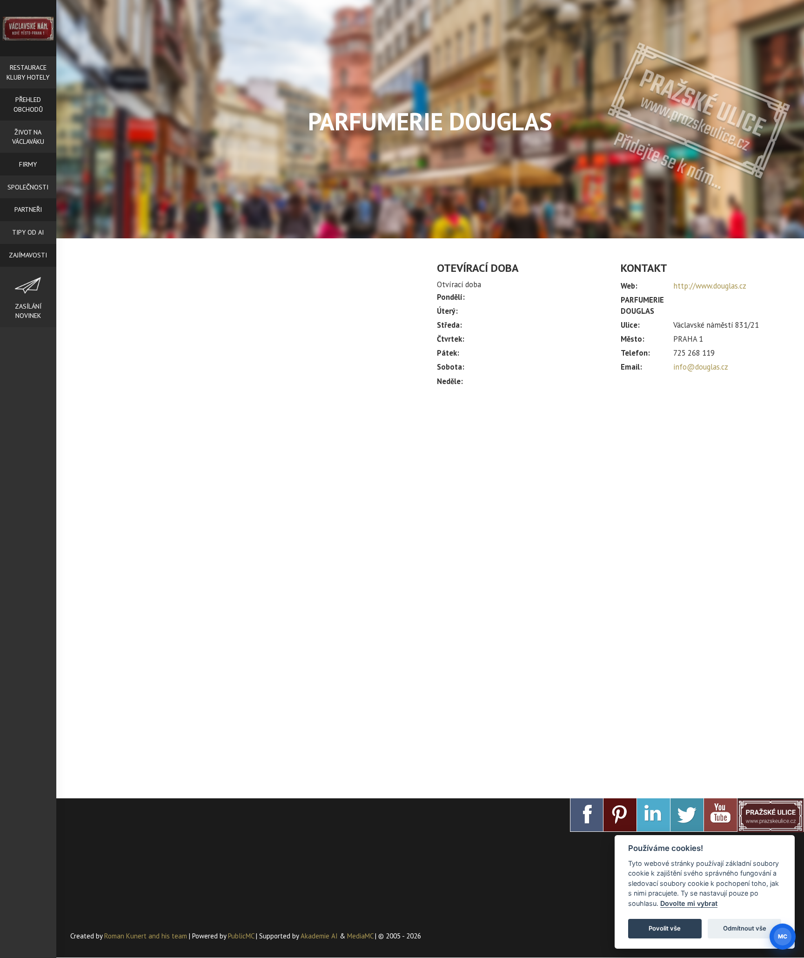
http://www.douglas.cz (709, 286)
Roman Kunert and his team (146, 935)
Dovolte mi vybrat (688, 903)
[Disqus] (246, 400)
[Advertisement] (613, 471)
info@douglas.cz (700, 367)
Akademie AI (319, 935)
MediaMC (360, 935)
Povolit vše (665, 928)
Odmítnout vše (744, 928)
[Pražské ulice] (770, 815)
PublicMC (241, 935)
